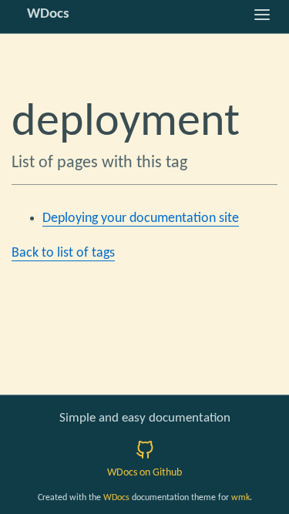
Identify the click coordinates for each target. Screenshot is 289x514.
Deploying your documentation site (140, 218)
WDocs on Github (144, 473)
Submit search (144, 292)
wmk (240, 497)
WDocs (116, 497)
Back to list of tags (63, 253)
